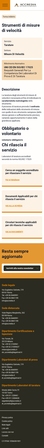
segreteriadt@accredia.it (11, 401)
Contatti (5, 436)
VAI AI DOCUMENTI (14, 232)
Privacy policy (7, 417)
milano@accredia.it (9, 349)
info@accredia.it (8, 301)
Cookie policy (7, 421)
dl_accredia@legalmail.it (11, 378)
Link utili (5, 428)
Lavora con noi (8, 432)
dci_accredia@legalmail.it (12, 352)
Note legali (6, 425)
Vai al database (12, 180)
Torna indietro (9, 16)
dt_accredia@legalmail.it (11, 404)
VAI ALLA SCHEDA (13, 206)
